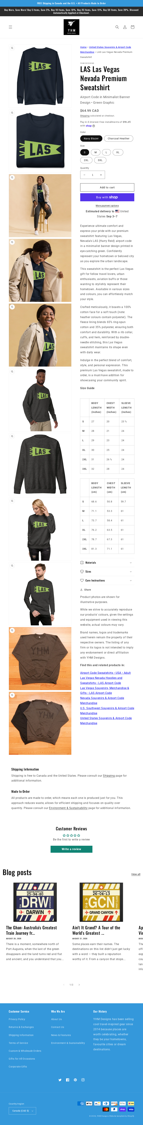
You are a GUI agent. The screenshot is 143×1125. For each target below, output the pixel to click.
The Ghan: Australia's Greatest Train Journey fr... (31, 930)
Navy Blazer (91, 138)
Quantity (84, 168)
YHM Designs (103, 1116)
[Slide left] (64, 985)
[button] (10, 27)
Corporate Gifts (18, 1066)
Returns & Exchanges (21, 1027)
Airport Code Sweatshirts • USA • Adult (105, 673)
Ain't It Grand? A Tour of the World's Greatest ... (96, 930)
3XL (100, 160)
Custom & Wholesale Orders (25, 1050)
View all (135, 874)
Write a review (71, 849)
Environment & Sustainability (68, 808)
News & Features (61, 1035)
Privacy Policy (17, 1019)
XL (118, 152)
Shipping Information (21, 1035)
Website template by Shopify (121, 1116)
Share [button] (87, 589)
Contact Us (57, 1027)
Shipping (85, 116)
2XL (86, 160)
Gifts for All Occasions (22, 1058)
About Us (56, 1019)
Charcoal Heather (119, 138)
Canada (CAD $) (20, 1110)
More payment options (107, 205)
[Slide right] (79, 985)
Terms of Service (18, 1043)
